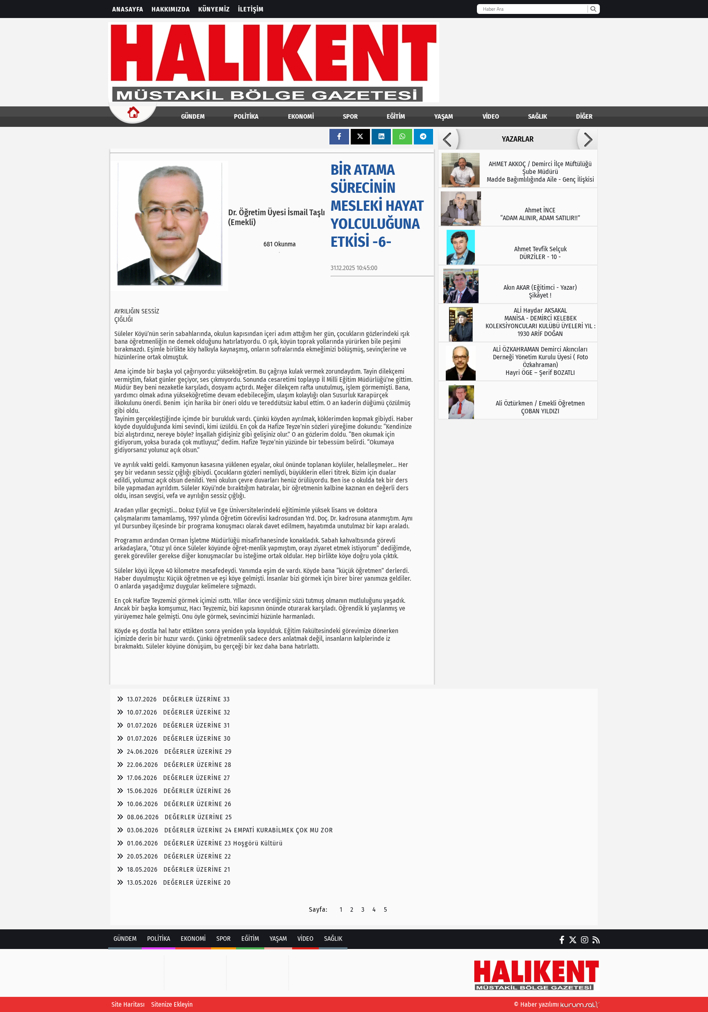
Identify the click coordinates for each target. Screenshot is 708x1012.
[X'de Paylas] (360, 136)
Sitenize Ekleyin (172, 1004)
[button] (448, 139)
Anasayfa (127, 9)
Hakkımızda (171, 9)
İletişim (251, 9)
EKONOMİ (301, 116)
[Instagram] (584, 940)
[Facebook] (562, 940)
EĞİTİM (396, 116)
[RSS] (596, 940)
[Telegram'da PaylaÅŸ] (423, 136)
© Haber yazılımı (537, 1004)
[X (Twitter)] (573, 940)
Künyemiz (214, 9)
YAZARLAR (517, 139)
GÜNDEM (193, 116)
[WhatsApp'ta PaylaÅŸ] (402, 136)
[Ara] (593, 9)
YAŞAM (443, 116)
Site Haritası (128, 1004)
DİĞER (584, 116)
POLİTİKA (246, 116)
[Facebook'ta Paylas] (339, 136)
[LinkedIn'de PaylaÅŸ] (381, 136)
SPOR (350, 116)
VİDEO (491, 116)
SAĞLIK (537, 116)
